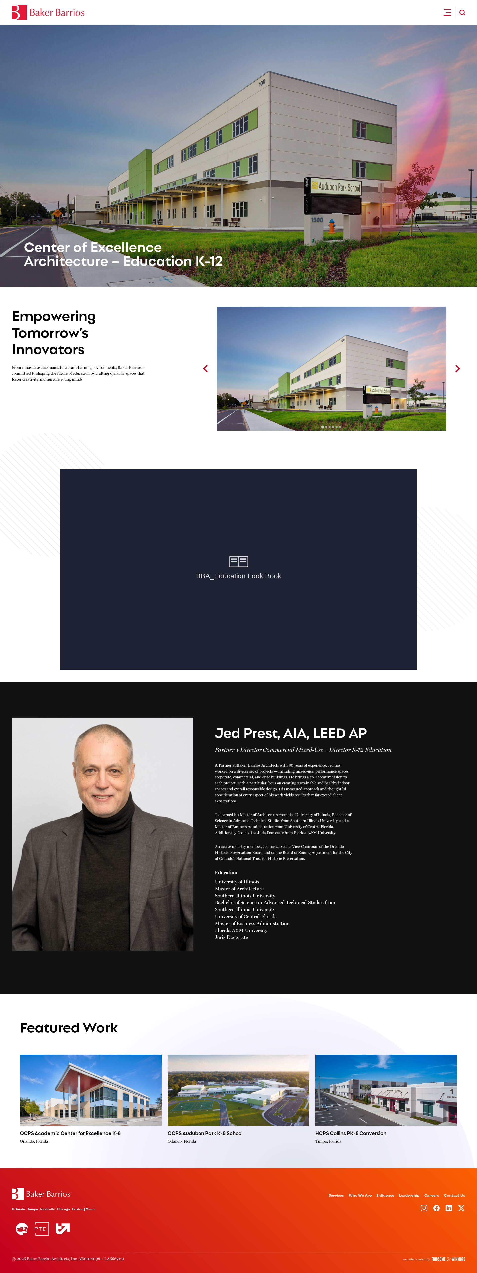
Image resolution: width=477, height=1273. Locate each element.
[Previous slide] (206, 369)
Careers (431, 1195)
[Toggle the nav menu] (447, 12)
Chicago (63, 1209)
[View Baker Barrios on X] (461, 1208)
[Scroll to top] (41, 1194)
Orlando (18, 1209)
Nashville (47, 1209)
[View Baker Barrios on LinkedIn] (449, 1208)
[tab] (323, 427)
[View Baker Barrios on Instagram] (424, 1208)
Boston (77, 1209)
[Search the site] (462, 12)
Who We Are (360, 1195)
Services (336, 1195)
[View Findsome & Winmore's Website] (434, 1259)
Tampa (32, 1209)
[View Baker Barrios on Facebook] (436, 1208)
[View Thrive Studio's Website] (61, 1228)
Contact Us (454, 1195)
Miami (90, 1209)
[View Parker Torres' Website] (41, 1229)
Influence (385, 1195)
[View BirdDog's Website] (22, 1229)
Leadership (409, 1195)
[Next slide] (457, 369)
